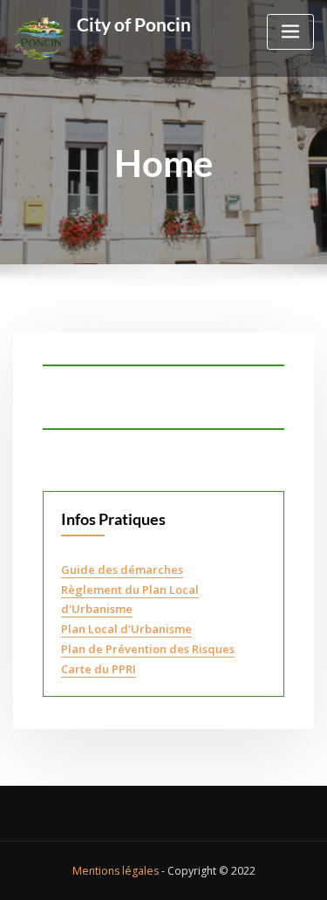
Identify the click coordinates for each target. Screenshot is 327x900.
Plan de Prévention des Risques (148, 649)
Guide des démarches (122, 569)
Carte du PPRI (98, 669)
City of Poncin (134, 24)
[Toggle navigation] (290, 32)
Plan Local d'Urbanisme (126, 629)
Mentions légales (115, 870)
